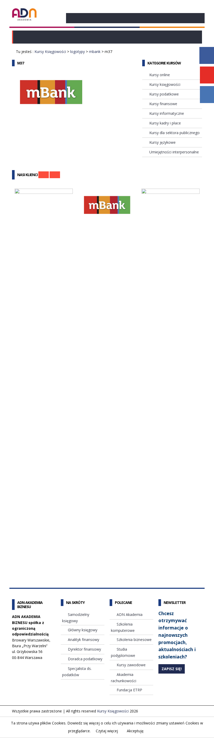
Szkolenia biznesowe (134, 639)
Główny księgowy (82, 629)
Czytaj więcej (107, 730)
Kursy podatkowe (164, 94)
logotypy (77, 51)
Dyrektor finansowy (84, 649)
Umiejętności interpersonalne (174, 151)
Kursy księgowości (164, 84)
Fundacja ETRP (129, 689)
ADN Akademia (129, 614)
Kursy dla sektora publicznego (174, 132)
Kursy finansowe (163, 103)
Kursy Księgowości (50, 51)
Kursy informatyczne (166, 113)
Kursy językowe (162, 142)
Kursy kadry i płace (165, 123)
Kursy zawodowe (131, 664)
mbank (94, 51)
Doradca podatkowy (85, 658)
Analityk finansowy (83, 639)
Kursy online (159, 74)
